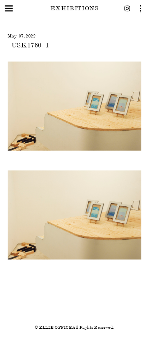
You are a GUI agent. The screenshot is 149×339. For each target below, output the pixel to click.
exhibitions (74, 8)
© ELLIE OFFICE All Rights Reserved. (74, 327)
